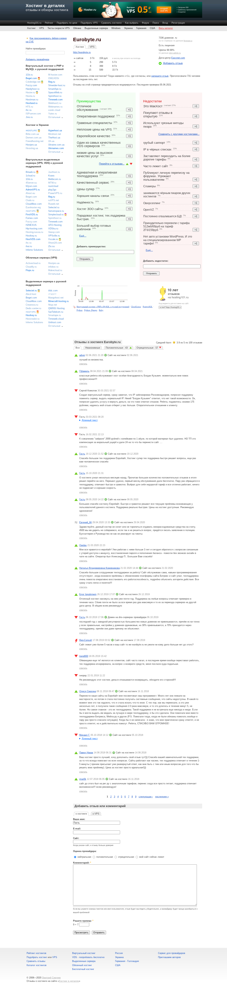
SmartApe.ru (54, 89)
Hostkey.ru (31, 235)
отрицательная (125, 857)
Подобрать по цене (67, 22)
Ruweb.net (53, 204)
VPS (41, 28)
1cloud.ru (30, 175)
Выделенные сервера (96, 28)
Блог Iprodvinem (87, 594)
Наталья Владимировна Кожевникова (99, 568)
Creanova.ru (32, 304)
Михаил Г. (84, 735)
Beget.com (31, 78)
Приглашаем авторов (169, 957)
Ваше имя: (79, 819)
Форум (145, 22)
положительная (104, 857)
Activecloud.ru (33, 263)
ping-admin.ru (175, 53)
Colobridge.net (33, 81)
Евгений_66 (85, 522)
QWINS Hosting (56, 308)
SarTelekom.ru (55, 312)
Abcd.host (31, 294)
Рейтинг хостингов (36, 953)
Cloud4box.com (34, 204)
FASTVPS (31, 211)
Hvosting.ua (32, 148)
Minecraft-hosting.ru (58, 301)
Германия (141, 28)
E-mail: (77, 828)
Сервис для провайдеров (171, 953)
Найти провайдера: (36, 48)
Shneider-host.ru (56, 85)
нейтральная (84, 857)
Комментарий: (82, 862)
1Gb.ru (29, 74)
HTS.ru (29, 106)
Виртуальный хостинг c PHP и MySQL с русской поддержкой (103, 307)
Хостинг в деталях (45, 5)
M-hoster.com (55, 74)
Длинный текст (90, 420)
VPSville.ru (54, 235)
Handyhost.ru (32, 89)
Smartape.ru (54, 315)
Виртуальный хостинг (83, 953)
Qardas (83, 545)
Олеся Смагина (87, 691)
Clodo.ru (30, 200)
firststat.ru (188, 41)
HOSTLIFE (31, 131)
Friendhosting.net (34, 141)
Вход (165, 22)
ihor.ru (29, 246)
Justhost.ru (54, 172)
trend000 (83, 656)
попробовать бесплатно (91, 957)
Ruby (101, 310)
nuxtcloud (53, 186)
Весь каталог (166, 28)
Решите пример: (83, 920)
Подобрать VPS (89, 22)
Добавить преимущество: (91, 246)
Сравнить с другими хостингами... (179, 134)
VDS (74, 957)
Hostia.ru (30, 96)
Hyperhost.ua (55, 130)
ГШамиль (84, 371)
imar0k (82, 779)
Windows (116, 28)
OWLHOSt (53, 78)
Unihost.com (54, 322)
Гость (82, 453)
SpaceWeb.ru (55, 92)
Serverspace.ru (56, 211)
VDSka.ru (53, 228)
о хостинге (81, 813)
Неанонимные (92, 347)
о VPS (96, 813)
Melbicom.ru (54, 179)
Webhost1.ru (54, 103)
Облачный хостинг (82, 965)
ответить (83, 364)
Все (78, 347)
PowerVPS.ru (55, 193)
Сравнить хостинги (111, 22)
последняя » (162, 796)
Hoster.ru (30, 92)
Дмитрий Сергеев (51, 977)
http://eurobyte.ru (82, 52)
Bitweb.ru (30, 172)
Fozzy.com (31, 85)
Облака (77, 28)
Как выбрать (131, 22)
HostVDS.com (33, 239)
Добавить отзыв (173, 63)
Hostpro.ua (31, 144)
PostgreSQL (148, 307)
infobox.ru (53, 266)
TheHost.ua (54, 137)
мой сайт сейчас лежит (151, 857)
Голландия (133, 961)
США (152, 28)
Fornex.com (32, 218)
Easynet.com (178, 57)
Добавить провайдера (37, 59)
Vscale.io (53, 239)
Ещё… (82, 235)
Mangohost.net (55, 297)
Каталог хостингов (36, 965)
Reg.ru (51, 81)
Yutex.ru (52, 113)
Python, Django (90, 310)
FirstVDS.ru (32, 214)
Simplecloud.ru (55, 214)
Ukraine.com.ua (56, 144)
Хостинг (31, 28)
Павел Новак (86, 752)
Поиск (156, 22)
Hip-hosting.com (34, 228)
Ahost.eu (30, 193)
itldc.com (53, 290)
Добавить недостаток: (155, 261)
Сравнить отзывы (36, 961)
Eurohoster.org (33, 207)
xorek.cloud (54, 110)
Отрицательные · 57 (147, 347)
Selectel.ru (53, 207)
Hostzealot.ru (32, 318)
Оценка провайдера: (84, 851)
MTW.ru (52, 182)
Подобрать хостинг (37, 957)
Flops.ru (30, 270)
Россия (119, 953)
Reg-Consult (85, 640)
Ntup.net (52, 304)
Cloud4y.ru (31, 266)
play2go (52, 189)
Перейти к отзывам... (111, 163)
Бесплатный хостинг (83, 969)
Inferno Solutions (34, 250)
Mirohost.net (54, 134)
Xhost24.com (55, 242)
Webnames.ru (55, 106)
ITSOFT (52, 294)
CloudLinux (136, 307)
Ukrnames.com (56, 148)
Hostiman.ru (32, 99)
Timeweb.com (55, 99)
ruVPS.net (53, 200)
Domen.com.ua (33, 137)
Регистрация (178, 22)
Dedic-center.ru (33, 308)
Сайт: (76, 838)
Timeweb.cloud (56, 318)
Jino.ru (29, 117)
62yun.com (31, 186)
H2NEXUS (31, 225)
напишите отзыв (159, 76)
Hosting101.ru (34, 22)
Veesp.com (54, 232)
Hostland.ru (31, 103)
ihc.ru (28, 110)
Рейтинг (49, 22)
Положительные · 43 (117, 347)
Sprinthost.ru (54, 96)
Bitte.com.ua (32, 134)
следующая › (146, 796)
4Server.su (31, 182)
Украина (128, 28)
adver (82, 355)
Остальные (54, 117)
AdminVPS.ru (33, 189)
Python (79, 310)
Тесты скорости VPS (59, 28)
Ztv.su (51, 246)
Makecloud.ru (55, 270)
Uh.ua (51, 141)
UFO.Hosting (55, 225)
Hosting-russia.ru (34, 232)
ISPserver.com (33, 113)
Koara (51, 175)
